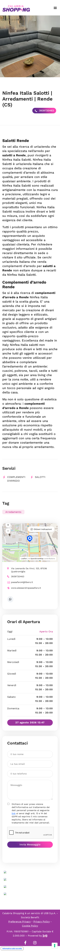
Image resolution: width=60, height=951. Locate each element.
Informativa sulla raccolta (12, 948)
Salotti (40, 477)
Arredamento (13, 511)
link (14, 813)
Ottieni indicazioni (43, 529)
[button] (55, 7)
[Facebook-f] (25, 943)
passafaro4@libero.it (22, 582)
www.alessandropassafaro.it (26, 588)
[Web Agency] (45, 935)
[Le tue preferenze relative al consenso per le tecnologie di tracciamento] (55, 946)
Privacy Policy (41, 921)
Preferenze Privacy (19, 921)
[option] (30, 46)
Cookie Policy (30, 925)
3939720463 (46, 110)
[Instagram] (35, 943)
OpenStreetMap (37, 559)
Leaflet (24, 559)
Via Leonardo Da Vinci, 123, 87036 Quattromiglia (29, 570)
